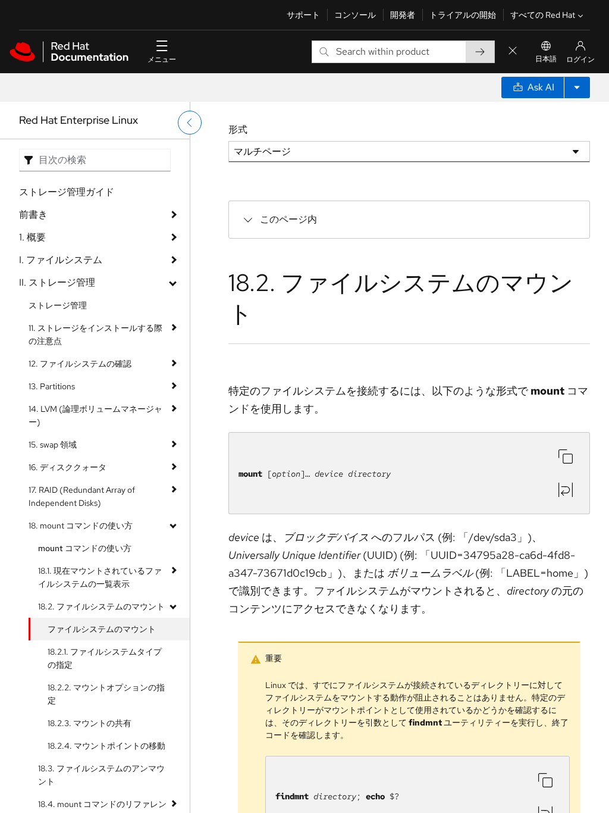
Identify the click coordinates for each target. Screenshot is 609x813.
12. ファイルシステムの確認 (80, 363)
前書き (33, 214)
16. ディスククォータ (67, 467)
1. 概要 (32, 237)
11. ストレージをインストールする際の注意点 (95, 334)
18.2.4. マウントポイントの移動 (106, 745)
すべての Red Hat (542, 15)
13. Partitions (52, 386)
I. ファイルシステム (60, 260)
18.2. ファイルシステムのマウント (101, 606)
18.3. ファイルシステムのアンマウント (101, 775)
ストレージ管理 (58, 305)
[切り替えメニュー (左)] (190, 123)
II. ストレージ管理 (57, 282)
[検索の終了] (512, 51)
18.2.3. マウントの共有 (89, 723)
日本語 (546, 59)
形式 (237, 129)
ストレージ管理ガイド (66, 192)
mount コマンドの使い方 (84, 548)
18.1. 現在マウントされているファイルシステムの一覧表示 (100, 577)
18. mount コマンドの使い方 (81, 525)
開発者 (402, 15)
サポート (303, 15)
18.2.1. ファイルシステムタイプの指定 (105, 658)
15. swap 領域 (53, 444)
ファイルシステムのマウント (102, 629)
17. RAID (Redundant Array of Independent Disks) (82, 496)
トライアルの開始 (462, 15)
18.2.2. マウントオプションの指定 (106, 694)
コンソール (355, 15)
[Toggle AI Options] (577, 87)
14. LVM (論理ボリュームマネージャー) (95, 415)
